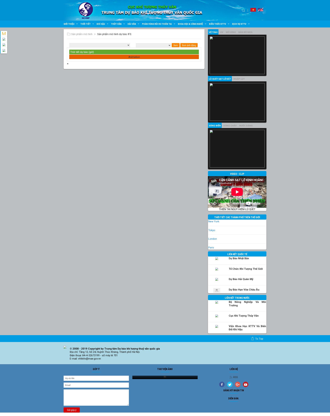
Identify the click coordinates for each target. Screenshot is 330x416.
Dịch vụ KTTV (239, 23)
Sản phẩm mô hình (81, 34)
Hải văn (132, 23)
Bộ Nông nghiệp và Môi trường (247, 303)
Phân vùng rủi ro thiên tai (157, 23)
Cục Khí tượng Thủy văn (244, 315)
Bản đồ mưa (245, 32)
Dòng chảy (230, 125)
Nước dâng (246, 125)
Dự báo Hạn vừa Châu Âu (244, 289)
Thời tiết (85, 23)
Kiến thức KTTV (217, 23)
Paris (211, 247)
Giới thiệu (69, 23)
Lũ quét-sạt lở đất (220, 79)
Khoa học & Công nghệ (190, 23)
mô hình (231, 32)
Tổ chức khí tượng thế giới (246, 268)
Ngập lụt (239, 79)
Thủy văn (116, 23)
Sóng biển (215, 125)
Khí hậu (101, 23)
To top (259, 338)
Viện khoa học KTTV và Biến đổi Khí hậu (247, 328)
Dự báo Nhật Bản (239, 258)
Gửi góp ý (71, 410)
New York (213, 221)
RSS (235, 377)
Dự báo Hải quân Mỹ (241, 279)
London (212, 238)
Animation (134, 57)
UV (221, 32)
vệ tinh (213, 32)
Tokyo (211, 230)
